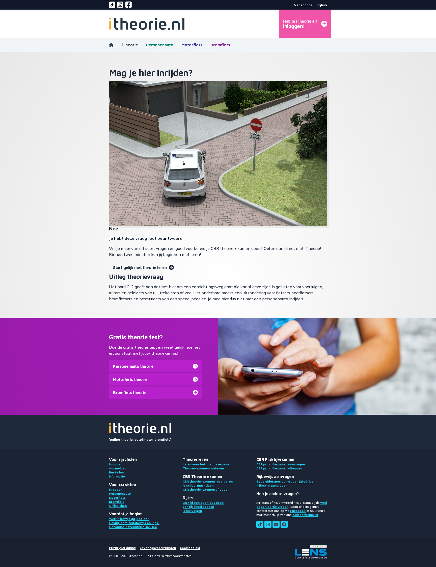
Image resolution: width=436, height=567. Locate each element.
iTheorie (130, 45)
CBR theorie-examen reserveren (208, 481)
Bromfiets (220, 45)
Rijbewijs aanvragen (271, 485)
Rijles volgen (192, 511)
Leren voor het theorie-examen (207, 464)
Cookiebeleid (190, 548)
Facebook (298, 511)
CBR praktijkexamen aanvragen (280, 464)
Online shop (118, 506)
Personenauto (159, 45)
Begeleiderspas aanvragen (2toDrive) (285, 481)
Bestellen (116, 472)
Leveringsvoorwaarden (158, 548)
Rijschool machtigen (198, 485)
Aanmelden (117, 468)
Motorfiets (191, 45)
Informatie (117, 476)
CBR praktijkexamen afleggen (279, 468)
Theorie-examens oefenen (203, 468)
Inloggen (115, 464)
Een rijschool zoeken (198, 507)
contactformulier (305, 515)
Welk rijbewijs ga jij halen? (129, 519)
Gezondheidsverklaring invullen (133, 527)
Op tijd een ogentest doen (203, 502)
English (320, 5)
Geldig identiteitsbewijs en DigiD (134, 523)
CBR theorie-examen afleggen (206, 489)
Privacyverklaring (122, 548)
